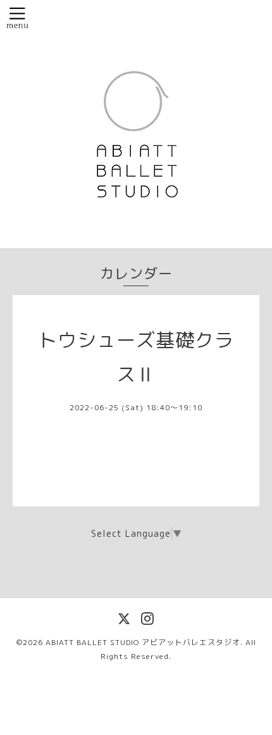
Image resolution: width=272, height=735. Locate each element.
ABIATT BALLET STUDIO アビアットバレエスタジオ (143, 642)
